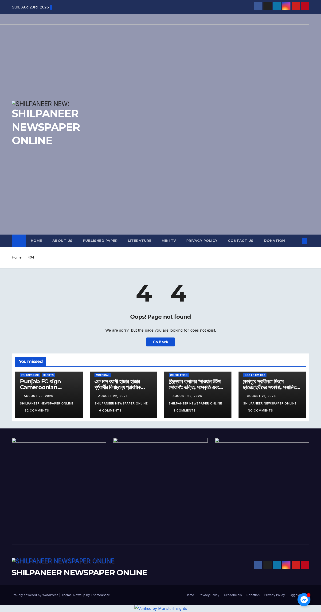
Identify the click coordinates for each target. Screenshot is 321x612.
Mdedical (102, 375)
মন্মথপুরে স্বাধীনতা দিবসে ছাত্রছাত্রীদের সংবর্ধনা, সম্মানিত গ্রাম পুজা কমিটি (269, 387)
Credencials (233, 595)
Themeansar (100, 595)
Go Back (160, 342)
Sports (48, 375)
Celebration (179, 375)
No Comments (260, 410)
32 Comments (37, 410)
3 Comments (184, 410)
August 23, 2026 (39, 396)
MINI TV (169, 241)
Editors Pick (30, 375)
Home (36, 241)
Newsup (79, 595)
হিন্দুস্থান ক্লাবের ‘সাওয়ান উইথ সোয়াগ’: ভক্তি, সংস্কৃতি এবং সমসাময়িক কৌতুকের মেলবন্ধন (194, 387)
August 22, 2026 (113, 396)
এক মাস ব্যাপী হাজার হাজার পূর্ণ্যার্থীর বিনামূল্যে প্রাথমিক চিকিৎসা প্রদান (117, 387)
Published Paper (100, 241)
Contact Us (241, 241)
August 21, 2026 (262, 396)
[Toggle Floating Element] (304, 599)
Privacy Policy (202, 241)
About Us (62, 241)
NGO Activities (255, 375)
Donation (274, 241)
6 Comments (110, 410)
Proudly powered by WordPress (35, 595)
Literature (139, 241)
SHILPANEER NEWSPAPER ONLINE (79, 572)
